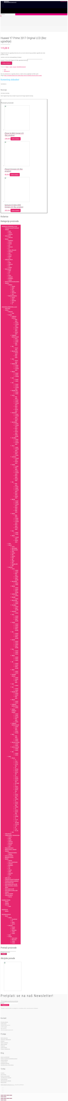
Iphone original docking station (12, 281)
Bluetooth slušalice (12, 295)
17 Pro (16, 762)
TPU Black (14, 437)
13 (15, 792)
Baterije (6, 239)
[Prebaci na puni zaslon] (7, 1098)
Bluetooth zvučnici (9, 857)
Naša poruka (3, 1082)
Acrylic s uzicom (15, 747)
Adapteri (7, 229)
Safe (13, 346)
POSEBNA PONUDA (6, 900)
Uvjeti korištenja (4, 1060)
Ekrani (7, 67)
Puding (13, 464)
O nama (2, 1073)
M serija (16, 717)
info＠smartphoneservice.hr (10, 2)
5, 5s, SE (17, 824)
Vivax (9, 543)
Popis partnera (4, 1079)
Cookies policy (4, 1061)
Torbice (6, 310)
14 (15, 784)
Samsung (10, 234)
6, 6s (16, 829)
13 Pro (16, 794)
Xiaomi (10, 254)
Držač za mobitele (9, 855)
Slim (13, 482)
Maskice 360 (14, 363)
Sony (9, 253)
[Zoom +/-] (10, 1098)
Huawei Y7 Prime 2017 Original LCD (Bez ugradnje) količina (14, 60)
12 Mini (16, 807)
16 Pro (16, 770)
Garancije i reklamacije (6, 1039)
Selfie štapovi (8, 878)
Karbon (13, 513)
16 (15, 767)
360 (12, 559)
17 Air (16, 761)
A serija (16, 570)
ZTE (9, 868)
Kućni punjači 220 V (9, 882)
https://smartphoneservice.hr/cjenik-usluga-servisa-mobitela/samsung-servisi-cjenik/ (23, 75)
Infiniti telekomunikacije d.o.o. (7, 1084)
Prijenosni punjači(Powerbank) (12, 228)
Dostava (2, 1041)
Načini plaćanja (4, 1038)
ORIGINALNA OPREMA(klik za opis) (9, 226)
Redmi (13, 922)
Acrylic (13, 395)
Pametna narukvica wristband (11, 881)
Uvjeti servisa (3, 1023)
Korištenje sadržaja (5, 1063)
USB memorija (8, 833)
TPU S (13, 445)
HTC (9, 245)
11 (15, 808)
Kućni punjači (8, 269)
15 (15, 775)
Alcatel (9, 256)
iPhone (10, 242)
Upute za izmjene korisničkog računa (9, 1058)
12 (15, 800)
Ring (13, 531)
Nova (16, 338)
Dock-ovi (7, 904)
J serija (16, 572)
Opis (5, 69)
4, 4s (16, 825)
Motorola (10, 247)
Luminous (14, 456)
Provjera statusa (4, 1022)
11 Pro (16, 810)
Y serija (10, 67)
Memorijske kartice (9, 848)
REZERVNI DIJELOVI (21, 67)
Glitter (13, 560)
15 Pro (16, 777)
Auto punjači (8, 236)
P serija (16, 322)
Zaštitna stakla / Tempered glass (12, 835)
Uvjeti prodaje (4, 1047)
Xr (15, 818)
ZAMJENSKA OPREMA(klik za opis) (9, 307)
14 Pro (16, 786)
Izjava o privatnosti (5, 1057)
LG (9, 248)
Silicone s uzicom (15, 742)
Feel (12, 382)
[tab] (25, 69)
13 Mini (16, 799)
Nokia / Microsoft (12, 250)
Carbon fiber (14, 594)
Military (13, 371)
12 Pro (16, 802)
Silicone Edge (15, 351)
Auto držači (7, 308)
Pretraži (3, 954)
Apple (9, 231)
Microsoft (10, 843)
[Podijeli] (5, 1098)
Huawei (14, 67)
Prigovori (3, 1046)
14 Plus (16, 788)
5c (15, 827)
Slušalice (7, 283)
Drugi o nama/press (5, 1076)
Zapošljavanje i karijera (6, 1077)
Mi (12, 920)
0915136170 (6, 1)
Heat (13, 378)
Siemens (10, 860)
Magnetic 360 (14, 390)
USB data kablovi (9, 259)
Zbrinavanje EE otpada (6, 1080)
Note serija (14, 930)
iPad (9, 258)
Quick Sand (14, 412)
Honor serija (14, 938)
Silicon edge (14, 600)
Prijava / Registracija (5, 1049)
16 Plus (16, 769)
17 (15, 759)
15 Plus (16, 778)
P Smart (17, 376)
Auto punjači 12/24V (9, 889)
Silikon (13, 535)
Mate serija (14, 939)
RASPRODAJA (5, 909)
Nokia (9, 275)
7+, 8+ (16, 819)
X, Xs (16, 814)
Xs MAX (16, 816)
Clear (13, 313)
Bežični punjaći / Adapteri (10, 849)
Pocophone (14, 919)
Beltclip (13, 499)
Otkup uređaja (4, 1044)
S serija (16, 576)
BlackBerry (10, 278)
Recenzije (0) (7, 71)
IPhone (13, 758)
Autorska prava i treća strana (7, 1065)
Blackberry (10, 240)
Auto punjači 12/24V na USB (11, 890)
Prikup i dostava (4, 1042)
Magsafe (13, 597)
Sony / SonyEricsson (12, 862)
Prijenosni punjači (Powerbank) (12, 879)
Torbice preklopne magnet (14, 710)
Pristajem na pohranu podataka (10, 1001)
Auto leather (14, 422)
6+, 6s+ (16, 830)
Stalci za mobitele (9, 893)
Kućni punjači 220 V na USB (11, 884)
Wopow (10, 896)
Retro (13, 734)
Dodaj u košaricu (6, 63)
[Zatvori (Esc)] (2, 1098)
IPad (13, 832)
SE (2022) (17, 783)
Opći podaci (3, 1074)
